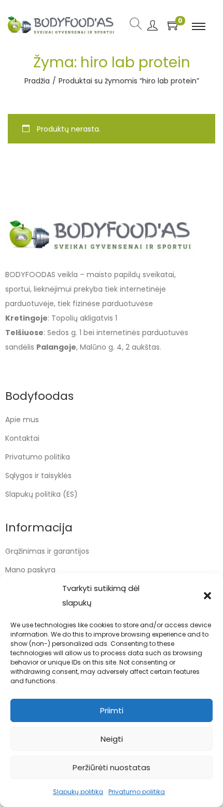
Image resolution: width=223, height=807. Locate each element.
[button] (207, 595)
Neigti (112, 738)
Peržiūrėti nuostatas (111, 767)
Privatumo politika (136, 791)
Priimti (111, 710)
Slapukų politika (78, 791)
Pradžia (37, 81)
